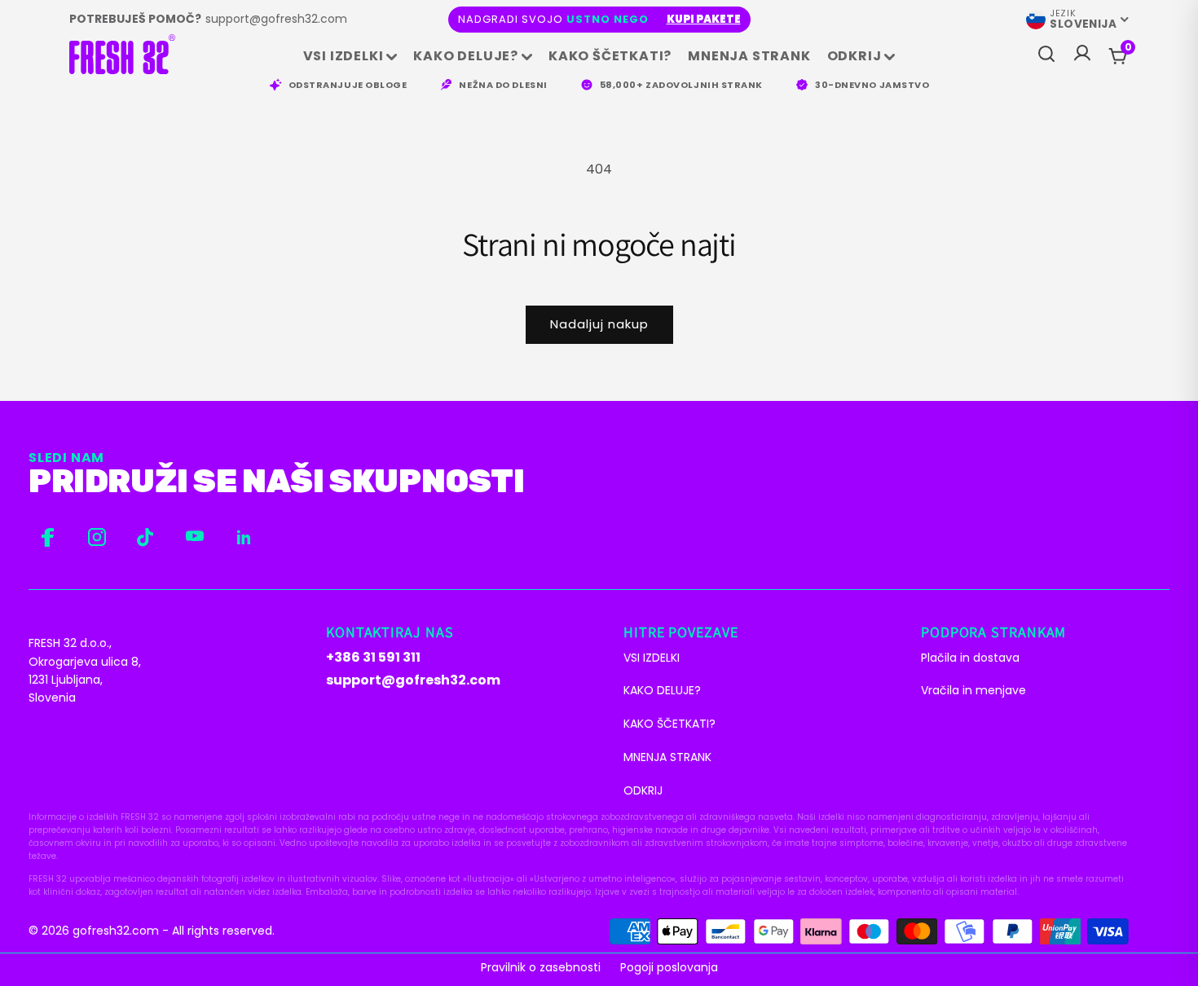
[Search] (1046, 55)
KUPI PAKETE (704, 19)
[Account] (1082, 57)
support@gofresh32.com (276, 19)
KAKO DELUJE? (465, 55)
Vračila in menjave (973, 690)
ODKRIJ (854, 55)
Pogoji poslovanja (669, 967)
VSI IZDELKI (343, 55)
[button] (1128, 47)
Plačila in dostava (970, 657)
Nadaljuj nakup (599, 323)
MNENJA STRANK (749, 55)
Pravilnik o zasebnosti (541, 967)
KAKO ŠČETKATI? (610, 55)
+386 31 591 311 (373, 657)
